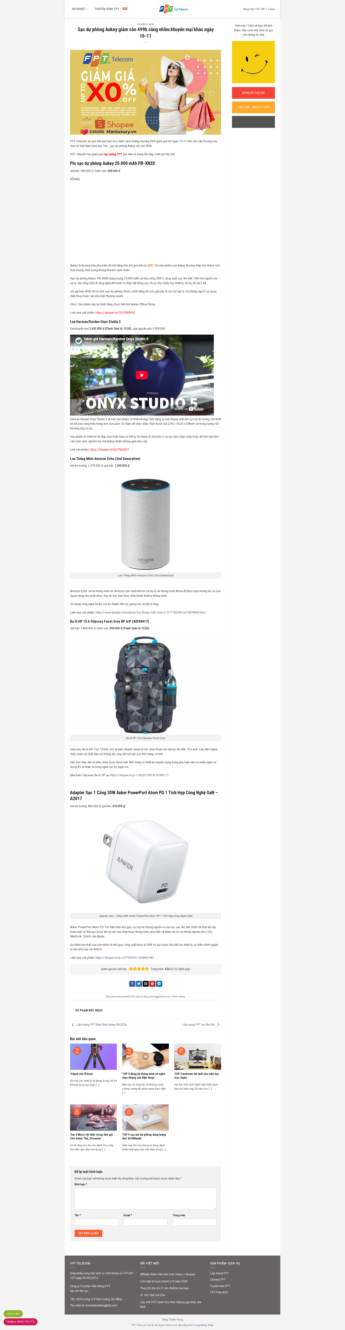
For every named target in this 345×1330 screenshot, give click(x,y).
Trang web (179, 1215)
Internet (79, 9)
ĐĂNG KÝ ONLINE (253, 93)
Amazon (166, 996)
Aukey (182, 996)
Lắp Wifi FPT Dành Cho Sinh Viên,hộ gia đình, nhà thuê (170, 1305)
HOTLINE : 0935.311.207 (253, 107)
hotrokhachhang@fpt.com (101, 1305)
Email (128, 1215)
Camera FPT (218, 1279)
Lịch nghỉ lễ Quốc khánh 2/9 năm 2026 (164, 1281)
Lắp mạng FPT (219, 1273)
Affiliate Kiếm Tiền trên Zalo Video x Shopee (167, 1274)
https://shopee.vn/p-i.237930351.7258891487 (125, 957)
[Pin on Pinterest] (152, 984)
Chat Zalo (13, 1313)
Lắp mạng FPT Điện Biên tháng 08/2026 (101, 1024)
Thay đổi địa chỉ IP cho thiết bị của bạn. (164, 1288)
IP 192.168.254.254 (152, 1295)
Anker (175, 996)
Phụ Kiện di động (145, 24)
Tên (78, 1215)
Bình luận (81, 1184)
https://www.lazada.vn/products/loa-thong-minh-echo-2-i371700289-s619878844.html (150, 612)
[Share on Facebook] (132, 984)
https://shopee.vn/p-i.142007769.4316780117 (139, 775)
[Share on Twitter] (139, 984)
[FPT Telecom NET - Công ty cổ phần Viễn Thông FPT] (172, 8)
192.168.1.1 (262, 9)
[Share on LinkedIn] (159, 984)
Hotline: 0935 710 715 (20, 1321)
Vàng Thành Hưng (172, 1319)
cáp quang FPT (113, 154)
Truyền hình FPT (106, 9)
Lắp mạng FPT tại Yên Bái (198, 1024)
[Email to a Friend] (146, 984)
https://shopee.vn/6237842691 (109, 449)
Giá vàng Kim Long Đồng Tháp (195, 1325)
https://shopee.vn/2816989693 (115, 312)
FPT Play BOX (219, 1292)
